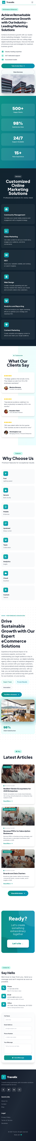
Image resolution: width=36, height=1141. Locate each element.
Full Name (7, 1016)
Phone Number (8, 1033)
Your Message (8, 1042)
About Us (4, 1101)
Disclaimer (4, 1123)
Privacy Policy (5, 1117)
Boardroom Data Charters (14, 873)
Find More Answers (10, 694)
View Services (18, 72)
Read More (7, 801)
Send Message (19, 1058)
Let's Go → (18, 943)
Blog (2, 1107)
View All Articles (17, 893)
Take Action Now (17, 66)
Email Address (8, 1024)
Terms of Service (6, 1120)
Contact (3, 1104)
